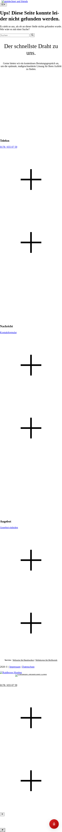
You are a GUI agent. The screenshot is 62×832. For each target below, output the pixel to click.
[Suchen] (32, 35)
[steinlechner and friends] (15, 1)
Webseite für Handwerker (23, 660)
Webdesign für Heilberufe (46, 660)
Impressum (14, 666)
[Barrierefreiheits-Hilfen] (54, 824)
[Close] (2, 830)
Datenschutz (28, 666)
